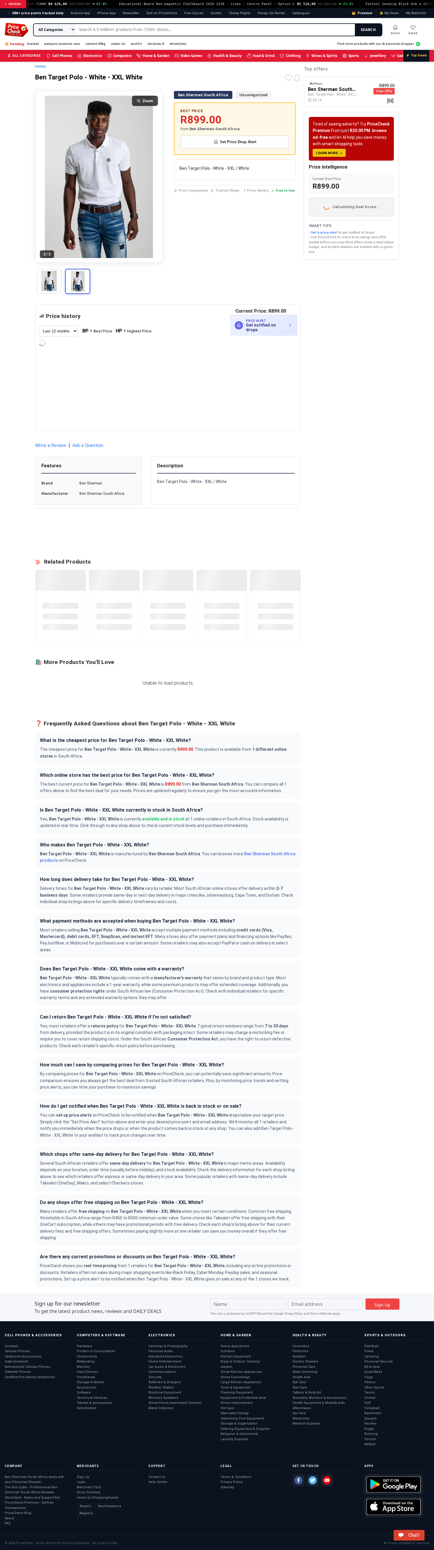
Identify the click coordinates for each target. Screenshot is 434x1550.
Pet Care (227, 1408)
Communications (162, 1372)
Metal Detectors (161, 1408)
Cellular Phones (17, 1351)
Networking (85, 1361)
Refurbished (86, 1408)
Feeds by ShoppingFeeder (98, 1498)
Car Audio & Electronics (167, 1367)
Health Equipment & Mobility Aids (319, 1403)
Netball (370, 1444)
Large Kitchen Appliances (241, 1382)
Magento (86, 1513)
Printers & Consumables (96, 1351)
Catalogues (301, 13)
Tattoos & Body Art (307, 1392)
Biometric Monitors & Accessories (320, 1398)
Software (84, 1392)
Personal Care (304, 1367)
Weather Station (161, 1387)
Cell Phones (62, 55)
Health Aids (302, 1377)
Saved (412, 33)
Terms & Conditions (236, 1477)
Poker (369, 1351)
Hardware (84, 1346)
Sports (353, 55)
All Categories (24, 55)
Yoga (368, 1377)
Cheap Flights (239, 13)
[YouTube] (327, 1480)
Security (155, 1377)
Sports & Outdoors (385, 1335)
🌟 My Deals (389, 13)
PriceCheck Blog (18, 1513)
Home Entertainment (165, 1361)
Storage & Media (90, 1382)
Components (87, 1356)
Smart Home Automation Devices (175, 1403)
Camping (371, 1356)
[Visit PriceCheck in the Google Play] (393, 1484)
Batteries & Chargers (165, 1382)
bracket (33, 44)
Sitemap (227, 1487)
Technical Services (92, 1398)
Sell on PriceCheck (161, 13)
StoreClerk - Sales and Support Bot (32, 1498)
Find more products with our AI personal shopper (375, 44)
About (9, 1518)
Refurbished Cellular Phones (27, 1367)
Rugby (369, 1429)
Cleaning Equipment (237, 1392)
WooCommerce (109, 1506)
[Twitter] (313, 1480)
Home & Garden (156, 55)
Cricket (369, 1398)
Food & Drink (264, 55)
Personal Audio (161, 1351)
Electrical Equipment (165, 1392)
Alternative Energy (235, 1413)
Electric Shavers (305, 1361)
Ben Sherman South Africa (203, 95)
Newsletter (131, 13)
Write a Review (50, 445)
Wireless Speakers (163, 1398)
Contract (11, 1346)
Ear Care (299, 1413)
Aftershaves (302, 1408)
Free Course (193, 13)
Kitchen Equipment (236, 1356)
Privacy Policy (294, 1313)
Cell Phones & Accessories (33, 1335)
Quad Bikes (373, 1372)
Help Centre (158, 1482)
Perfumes (301, 1351)
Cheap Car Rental (271, 13)
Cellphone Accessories (23, 1356)
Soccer (370, 1439)
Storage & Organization (239, 1423)
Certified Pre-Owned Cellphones (30, 1377)
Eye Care (299, 1382)
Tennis (369, 1392)
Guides (216, 13)
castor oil (118, 44)
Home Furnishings (235, 1377)
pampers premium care (62, 44)
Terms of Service (321, 1313)
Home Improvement (236, 1403)
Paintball (371, 1346)
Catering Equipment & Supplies (245, 1429)
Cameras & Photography (168, 1346)
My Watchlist (416, 13)
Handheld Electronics (166, 1356)
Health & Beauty (227, 55)
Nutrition (299, 1356)
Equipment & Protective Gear (243, 1398)
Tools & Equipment (235, 1387)
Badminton (373, 1413)
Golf (367, 1403)
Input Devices (87, 1372)
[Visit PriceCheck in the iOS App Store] (393, 1507)
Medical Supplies (307, 1423)
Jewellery (378, 55)
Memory (83, 1367)
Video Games (191, 55)
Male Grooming (305, 1372)
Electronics (92, 55)
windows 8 (156, 44)
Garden (226, 1367)
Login (81, 1482)
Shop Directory (88, 1492)
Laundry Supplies (234, 1439)
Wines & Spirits (324, 55)
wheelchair (178, 44)
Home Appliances (235, 1346)
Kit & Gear (372, 1367)
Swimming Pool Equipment (242, 1418)
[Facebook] (298, 1480)
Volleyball (372, 1408)
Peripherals (86, 1377)
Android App (80, 13)
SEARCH (368, 29)
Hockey (370, 1423)
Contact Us (157, 1477)
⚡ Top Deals (416, 55)
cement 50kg (95, 44)
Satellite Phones (18, 1372)
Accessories (87, 1387)
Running (371, 1434)
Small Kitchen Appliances (241, 1372)
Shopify (85, 1506)
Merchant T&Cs (89, 1487)
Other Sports (374, 1387)
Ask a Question (87, 445)
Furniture (228, 1351)
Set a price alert (324, 232)
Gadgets (404, 55)
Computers (122, 55)
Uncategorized (253, 95)
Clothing (293, 55)
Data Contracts (16, 1361)
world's (136, 44)
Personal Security (378, 1361)
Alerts (395, 33)
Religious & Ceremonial (239, 1434)
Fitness (370, 1382)
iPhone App (106, 13)
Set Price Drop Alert (238, 142)
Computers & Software (101, 1335)
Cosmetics (301, 1346)
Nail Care (300, 1387)
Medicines (301, 1418)
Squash (370, 1418)
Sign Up (83, 1477)
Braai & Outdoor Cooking (240, 1361)
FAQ (8, 1523)
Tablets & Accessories (94, 1403)
